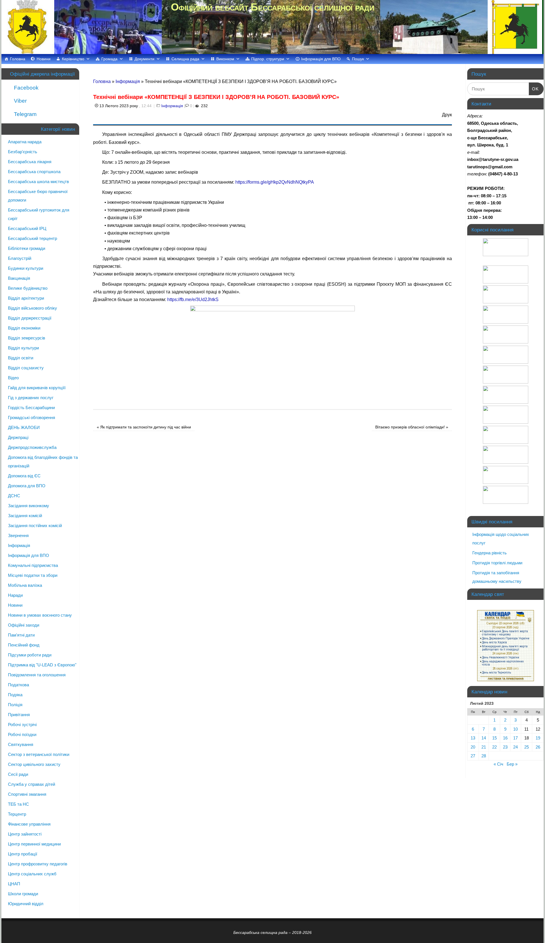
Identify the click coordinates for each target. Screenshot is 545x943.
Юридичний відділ (25, 903)
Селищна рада (185, 59)
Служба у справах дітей (31, 784)
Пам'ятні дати (21, 635)
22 (494, 747)
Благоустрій (19, 258)
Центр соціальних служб (32, 873)
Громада (109, 59)
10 (515, 729)
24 (515, 747)
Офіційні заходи (23, 625)
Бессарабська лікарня (29, 161)
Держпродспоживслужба (32, 447)
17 (515, 737)
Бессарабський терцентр (32, 238)
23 (505, 747)
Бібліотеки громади (26, 248)
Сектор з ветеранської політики (38, 754)
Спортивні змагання (27, 794)
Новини (44, 59)
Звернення (18, 535)
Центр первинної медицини (34, 844)
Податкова (18, 684)
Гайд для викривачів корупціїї (37, 387)
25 (526, 747)
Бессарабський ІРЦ (27, 228)
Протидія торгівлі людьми (497, 562)
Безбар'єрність (22, 151)
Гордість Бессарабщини (31, 407)
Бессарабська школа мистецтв (38, 181)
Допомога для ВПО (26, 485)
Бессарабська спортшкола (34, 171)
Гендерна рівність (489, 552)
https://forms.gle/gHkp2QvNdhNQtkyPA (274, 182)
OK (534, 88)
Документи (144, 59)
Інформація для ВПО (321, 59)
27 (473, 755)
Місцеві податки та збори (32, 575)
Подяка (15, 694)
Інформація (128, 81)
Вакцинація (19, 278)
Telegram (24, 114)
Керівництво (73, 59)
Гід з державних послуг (30, 397)
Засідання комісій (25, 515)
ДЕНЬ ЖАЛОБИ (24, 427)
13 (473, 737)
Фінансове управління (29, 824)
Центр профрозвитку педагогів (37, 863)
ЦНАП (14, 883)
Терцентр (17, 814)
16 (505, 737)
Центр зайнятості (24, 834)
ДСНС (14, 495)
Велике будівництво (27, 288)
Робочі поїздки (22, 734)
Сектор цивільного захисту (34, 764)
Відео (13, 377)
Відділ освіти (20, 357)
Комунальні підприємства (33, 565)
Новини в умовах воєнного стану (40, 615)
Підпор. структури (267, 59)
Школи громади (23, 893)
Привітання (19, 714)
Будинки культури (25, 268)
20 (473, 747)
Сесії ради (18, 774)
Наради (15, 595)
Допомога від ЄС (24, 475)
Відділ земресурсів (26, 337)
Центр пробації (22, 853)
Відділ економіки (24, 328)
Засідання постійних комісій (35, 525)
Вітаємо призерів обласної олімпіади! (411, 427)
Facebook (25, 88)
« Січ (498, 764)
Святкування (20, 744)
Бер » (512, 764)
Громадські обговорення (31, 417)
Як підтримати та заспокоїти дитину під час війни (144, 427)
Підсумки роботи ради (29, 654)
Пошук (358, 59)
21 (483, 747)
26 (538, 747)
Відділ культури (23, 347)
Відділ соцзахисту (26, 367)
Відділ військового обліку (32, 308)
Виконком (225, 59)
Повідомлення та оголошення (37, 674)
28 (483, 755)
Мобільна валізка (25, 585)
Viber (19, 101)
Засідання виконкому (28, 505)
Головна (17, 59)
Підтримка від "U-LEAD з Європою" (42, 664)
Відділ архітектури (26, 298)
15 (494, 737)
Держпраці (18, 437)
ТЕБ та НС (18, 804)
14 (483, 737)
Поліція (15, 704)
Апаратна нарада (24, 141)
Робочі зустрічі (22, 724)
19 (538, 737)
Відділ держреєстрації (29, 318)
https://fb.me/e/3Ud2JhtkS (193, 299)
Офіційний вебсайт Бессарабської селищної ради (272, 7)
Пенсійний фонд (23, 645)
